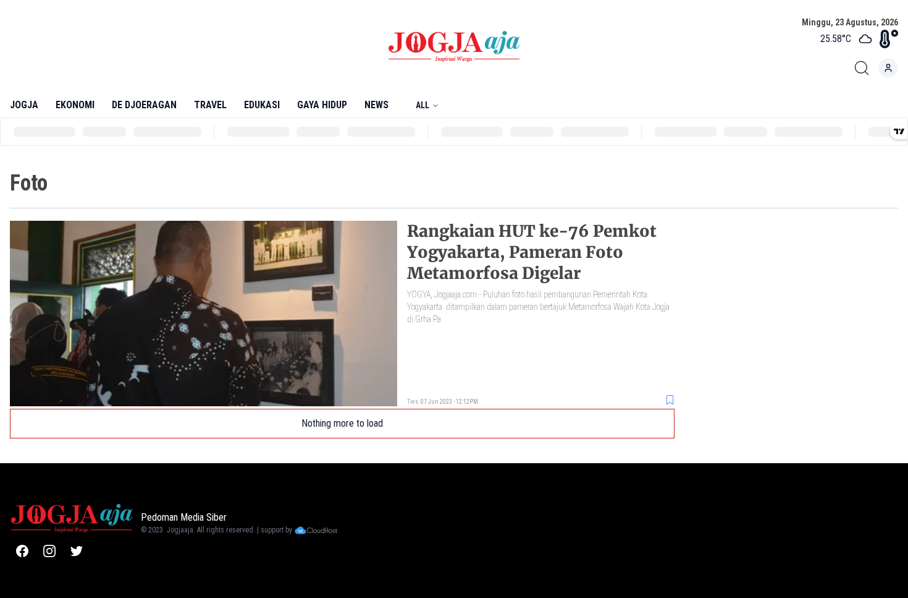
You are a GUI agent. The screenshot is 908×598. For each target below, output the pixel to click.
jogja (24, 105)
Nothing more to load (342, 423)
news (376, 105)
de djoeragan (144, 105)
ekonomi (75, 105)
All (422, 105)
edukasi (262, 105)
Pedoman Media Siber (184, 517)
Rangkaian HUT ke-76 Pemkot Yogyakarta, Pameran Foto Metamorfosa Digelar (532, 252)
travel (210, 105)
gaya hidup (322, 105)
